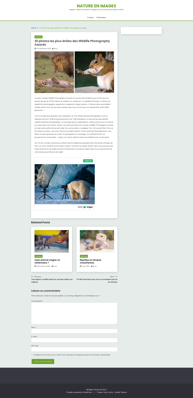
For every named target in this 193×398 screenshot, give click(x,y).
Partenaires (101, 17)
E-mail (34, 336)
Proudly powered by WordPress (79, 392)
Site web (34, 345)
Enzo (56, 49)
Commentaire (37, 301)
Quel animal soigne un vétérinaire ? (47, 261)
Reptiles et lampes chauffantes (90, 261)
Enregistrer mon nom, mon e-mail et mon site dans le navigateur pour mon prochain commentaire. (72, 355)
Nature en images (96, 6)
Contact (90, 17)
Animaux (38, 37)
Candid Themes (120, 392)
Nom (33, 327)
